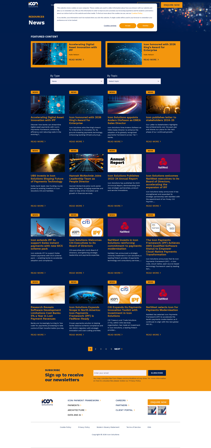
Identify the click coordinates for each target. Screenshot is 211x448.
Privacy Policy (84, 427)
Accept (127, 25)
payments (74, 405)
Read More (38, 141)
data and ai (75, 415)
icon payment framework (84, 400)
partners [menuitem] (121, 405)
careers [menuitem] (121, 400)
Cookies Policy (136, 13)
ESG (149, 427)
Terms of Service (133, 427)
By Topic (112, 75)
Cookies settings (110, 25)
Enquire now (172, 5)
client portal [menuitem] (124, 410)
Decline (145, 25)
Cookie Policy (65, 427)
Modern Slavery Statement (108, 427)
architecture (76, 410)
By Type (55, 75)
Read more (75, 59)
